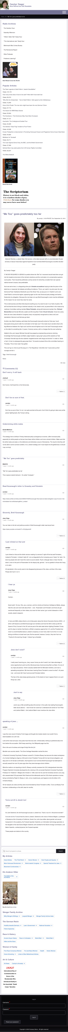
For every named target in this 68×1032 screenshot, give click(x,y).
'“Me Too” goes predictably (13, 458)
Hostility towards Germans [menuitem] (11, 925)
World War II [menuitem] (49, 938)
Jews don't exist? (18, 649)
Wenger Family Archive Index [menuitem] (45, 916)
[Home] (4, 5)
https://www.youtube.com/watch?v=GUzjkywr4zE (17, 529)
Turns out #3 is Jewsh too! (15, 800)
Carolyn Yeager (17, 4)
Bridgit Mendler (28, 747)
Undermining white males (13, 424)
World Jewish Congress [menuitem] (31, 863)
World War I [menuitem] (38, 938)
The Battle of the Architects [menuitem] (8, 877)
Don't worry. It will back (12, 372)
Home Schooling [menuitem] (8, 954)
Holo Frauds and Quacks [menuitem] (48, 860)
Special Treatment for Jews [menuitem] (50, 863)
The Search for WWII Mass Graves (13, 111)
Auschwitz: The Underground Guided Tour (15, 121)
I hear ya (11, 584)
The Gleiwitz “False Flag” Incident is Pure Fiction (17, 127)
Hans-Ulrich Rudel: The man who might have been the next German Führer (25, 105)
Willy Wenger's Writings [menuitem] (10, 916)
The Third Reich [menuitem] (18, 860)
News (4, 359)
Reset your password (12, 1022)
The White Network (8, 155)
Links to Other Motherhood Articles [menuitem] (28, 954)
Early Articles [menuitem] (8, 860)
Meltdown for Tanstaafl (9, 137)
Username (6, 1002)
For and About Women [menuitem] (30, 951)
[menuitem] (34, 28)
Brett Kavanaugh (11, 354)
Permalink (34, 379)
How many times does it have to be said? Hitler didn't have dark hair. (23, 95)
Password (6, 1009)
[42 (34, 747)
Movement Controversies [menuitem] (11, 867)
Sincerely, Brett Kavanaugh (13, 512)
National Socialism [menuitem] (44, 925)
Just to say (18, 692)
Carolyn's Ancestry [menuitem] (17, 963)
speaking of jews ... (10, 721)
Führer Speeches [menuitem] (9, 929)
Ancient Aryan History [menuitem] (10, 938)
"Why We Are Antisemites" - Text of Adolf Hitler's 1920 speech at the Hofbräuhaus (26, 100)
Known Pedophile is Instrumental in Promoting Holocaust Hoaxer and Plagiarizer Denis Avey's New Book (34, 132)
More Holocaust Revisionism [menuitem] (12, 863)
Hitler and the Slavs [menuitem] (10, 941)
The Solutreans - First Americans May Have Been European (20, 116)
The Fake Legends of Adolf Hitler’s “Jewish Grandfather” (19, 89)
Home (2, 16)
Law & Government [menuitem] (28, 925)
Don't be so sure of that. (14, 397)
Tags (4, 354)
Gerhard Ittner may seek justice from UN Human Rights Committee (22, 148)
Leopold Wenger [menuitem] (26, 916)
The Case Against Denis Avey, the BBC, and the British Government (23, 143)
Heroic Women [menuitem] (32, 860)
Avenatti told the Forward (12, 817)
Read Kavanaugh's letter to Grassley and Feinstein (23, 486)
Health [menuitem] (42, 951)
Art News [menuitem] (6, 963)
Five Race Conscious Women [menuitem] (13, 951)
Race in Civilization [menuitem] (24, 938)
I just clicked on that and (15, 542)
